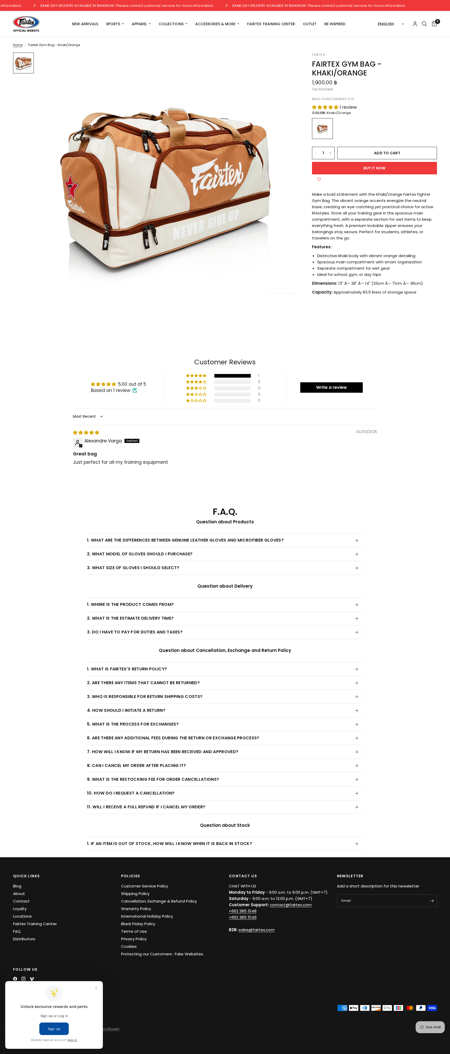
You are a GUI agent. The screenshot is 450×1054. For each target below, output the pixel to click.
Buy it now (375, 168)
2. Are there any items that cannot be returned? (143, 683)
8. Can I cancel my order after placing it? (136, 766)
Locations (22, 916)
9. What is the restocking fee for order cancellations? (153, 779)
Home (17, 45)
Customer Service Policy (144, 886)
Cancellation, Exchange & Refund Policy (159, 901)
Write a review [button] (331, 387)
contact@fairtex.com (291, 904)
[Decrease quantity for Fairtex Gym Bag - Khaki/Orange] (316, 153)
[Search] (424, 24)
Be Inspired (334, 24)
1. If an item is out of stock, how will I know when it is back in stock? (169, 844)
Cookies (129, 946)
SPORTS (113, 24)
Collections (171, 24)
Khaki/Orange (322, 128)
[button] (326, 107)
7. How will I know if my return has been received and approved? (162, 752)
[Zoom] (285, 63)
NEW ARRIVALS (85, 24)
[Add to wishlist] (319, 179)
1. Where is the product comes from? (130, 604)
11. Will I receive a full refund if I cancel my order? (146, 807)
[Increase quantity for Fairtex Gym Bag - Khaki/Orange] (330, 153)
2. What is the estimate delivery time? (130, 618)
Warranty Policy (136, 908)
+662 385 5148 (243, 911)
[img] (86, 432)
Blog (17, 886)
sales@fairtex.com (257, 929)
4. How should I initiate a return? (126, 710)
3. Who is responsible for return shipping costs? (144, 697)
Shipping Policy (135, 893)
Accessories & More (215, 24)
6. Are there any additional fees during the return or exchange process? (173, 738)
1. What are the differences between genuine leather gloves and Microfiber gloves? (185, 540)
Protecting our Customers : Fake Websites (162, 954)
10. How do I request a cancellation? (131, 793)
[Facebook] (15, 979)
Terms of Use (134, 931)
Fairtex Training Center (271, 24)
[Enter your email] (432, 900)
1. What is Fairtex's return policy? (127, 669)
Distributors (24, 939)
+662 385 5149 (243, 917)
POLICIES (130, 876)
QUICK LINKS (26, 876)
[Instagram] (23, 979)
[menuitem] (85, 23)
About (19, 893)
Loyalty (20, 908)
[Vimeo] (32, 979)
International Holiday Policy (147, 916)
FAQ (17, 931)
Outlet (310, 24)
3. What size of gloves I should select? (133, 568)
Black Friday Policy (138, 923)
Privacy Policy (134, 939)
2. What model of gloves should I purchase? (139, 554)
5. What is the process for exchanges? (133, 724)
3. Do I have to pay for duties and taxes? (135, 632)
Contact (21, 901)
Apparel (139, 24)
